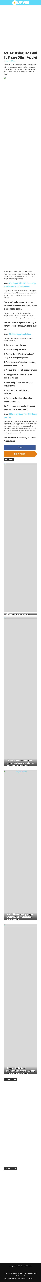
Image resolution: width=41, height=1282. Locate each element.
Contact (30, 1278)
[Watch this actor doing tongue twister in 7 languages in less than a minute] (20, 845)
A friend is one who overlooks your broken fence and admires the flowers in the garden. (20, 763)
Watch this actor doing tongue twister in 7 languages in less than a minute (19, 917)
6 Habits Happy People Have (20, 334)
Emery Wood (10, 61)
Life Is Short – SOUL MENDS (17, 614)
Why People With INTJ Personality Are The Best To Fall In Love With (20, 285)
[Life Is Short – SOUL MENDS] (20, 537)
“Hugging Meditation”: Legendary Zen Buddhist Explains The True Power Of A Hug (20, 1071)
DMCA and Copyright (10, 1278)
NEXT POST (19, 454)
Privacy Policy (22, 1278)
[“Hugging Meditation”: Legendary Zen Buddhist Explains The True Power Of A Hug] (20, 999)
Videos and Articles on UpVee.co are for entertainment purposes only (20, 1274)
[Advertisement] (20, 27)
